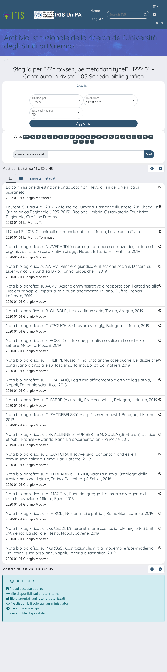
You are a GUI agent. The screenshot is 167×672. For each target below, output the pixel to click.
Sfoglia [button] (95, 19)
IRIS (5, 60)
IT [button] (154, 6)
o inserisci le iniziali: (30, 154)
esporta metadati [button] (43, 178)
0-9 (26, 136)
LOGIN (158, 23)
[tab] (11, 178)
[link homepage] (14, 15)
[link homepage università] (58, 15)
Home (95, 10)
